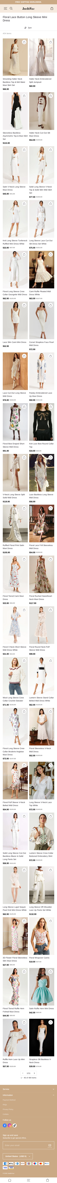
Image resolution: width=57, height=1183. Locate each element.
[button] (5, 8)
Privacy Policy (8, 1109)
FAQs (5, 1105)
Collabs (6, 1114)
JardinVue (11, 1173)
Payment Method (9, 1100)
